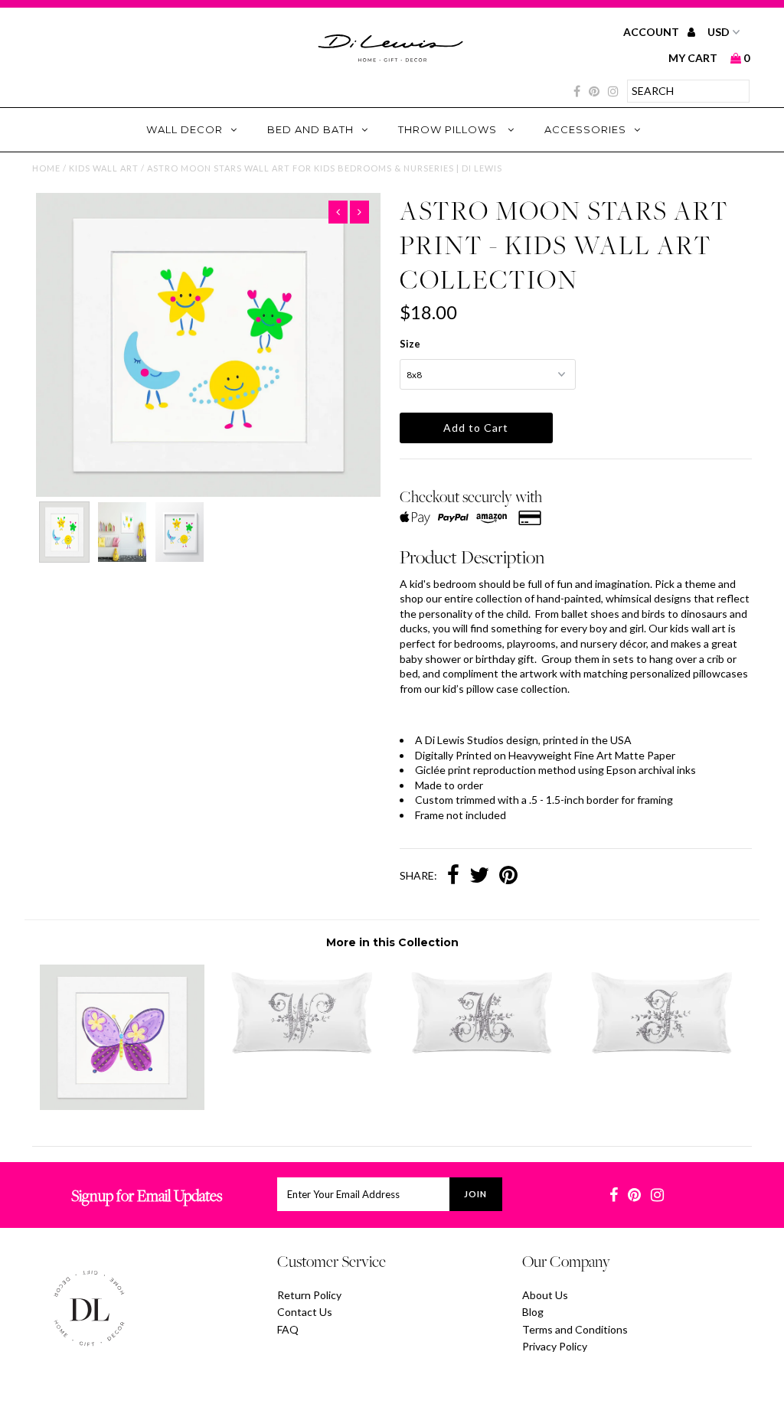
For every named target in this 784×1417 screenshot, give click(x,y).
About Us (545, 1294)
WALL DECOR (184, 129)
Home (46, 168)
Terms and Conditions (575, 1329)
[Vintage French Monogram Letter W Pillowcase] (302, 1061)
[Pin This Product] (508, 876)
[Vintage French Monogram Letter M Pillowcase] (482, 1061)
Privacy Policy (554, 1346)
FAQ (288, 1329)
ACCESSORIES (585, 129)
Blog (533, 1311)
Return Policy (309, 1294)
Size (410, 344)
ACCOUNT (652, 31)
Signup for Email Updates (146, 1195)
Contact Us (304, 1311)
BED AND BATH (310, 129)
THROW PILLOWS (449, 129)
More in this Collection (392, 942)
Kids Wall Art (104, 168)
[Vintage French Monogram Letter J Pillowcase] (662, 1061)
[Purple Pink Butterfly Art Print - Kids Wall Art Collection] (122, 1105)
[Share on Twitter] (479, 876)
